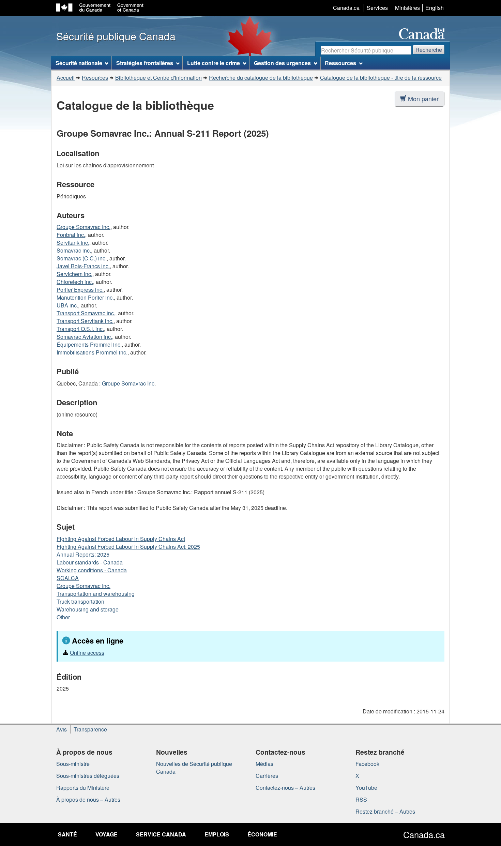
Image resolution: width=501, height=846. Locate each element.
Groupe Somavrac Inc (128, 383)
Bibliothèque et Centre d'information (158, 77)
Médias (264, 764)
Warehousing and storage (88, 609)
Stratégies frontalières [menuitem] (144, 63)
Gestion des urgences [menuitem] (282, 63)
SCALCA (68, 578)
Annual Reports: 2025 (83, 554)
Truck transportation (80, 601)
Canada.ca (346, 8)
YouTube (366, 787)
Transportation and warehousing (96, 594)
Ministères (407, 8)
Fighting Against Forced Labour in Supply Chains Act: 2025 (128, 546)
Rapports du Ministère (82, 787)
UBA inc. (67, 305)
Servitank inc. (73, 242)
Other (63, 617)
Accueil (66, 77)
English (434, 8)
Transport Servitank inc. (85, 321)
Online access (87, 652)
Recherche (428, 50)
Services (377, 8)
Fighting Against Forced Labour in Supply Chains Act (121, 539)
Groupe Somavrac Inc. (83, 227)
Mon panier (423, 98)
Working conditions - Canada (92, 570)
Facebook (367, 764)
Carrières (267, 776)
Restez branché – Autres (385, 811)
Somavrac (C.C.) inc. (82, 258)
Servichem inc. (74, 274)
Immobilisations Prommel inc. (92, 352)
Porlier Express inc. (80, 289)
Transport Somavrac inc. (86, 313)
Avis (61, 729)
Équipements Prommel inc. (89, 344)
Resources (95, 77)
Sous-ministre (73, 764)
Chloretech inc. (75, 282)
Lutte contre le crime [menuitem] (213, 63)
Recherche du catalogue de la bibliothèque (261, 77)
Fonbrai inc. (71, 235)
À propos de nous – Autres (88, 799)
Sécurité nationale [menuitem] (79, 63)
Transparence (90, 729)
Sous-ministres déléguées (87, 776)
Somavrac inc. (74, 250)
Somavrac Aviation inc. (84, 337)
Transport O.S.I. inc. (80, 329)
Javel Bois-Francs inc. (83, 266)
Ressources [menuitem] (340, 63)
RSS (361, 799)
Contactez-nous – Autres (285, 787)
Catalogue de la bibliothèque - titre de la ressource (381, 77)
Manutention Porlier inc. (85, 297)
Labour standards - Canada (90, 562)
